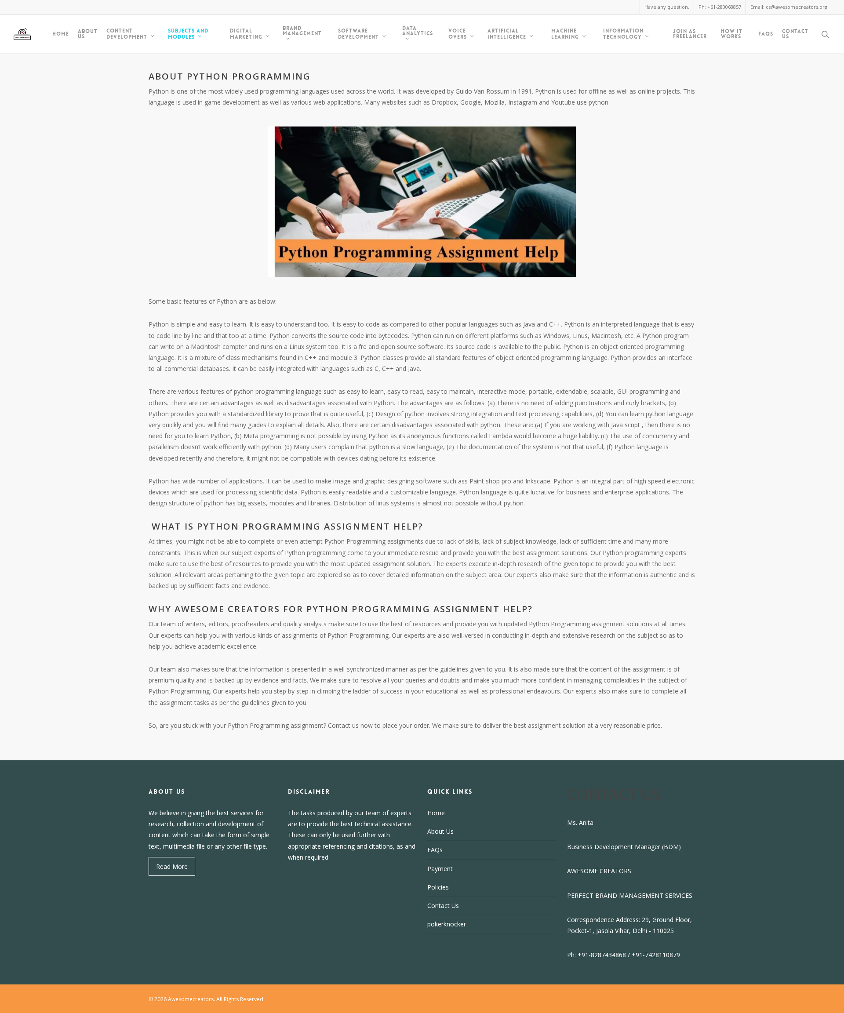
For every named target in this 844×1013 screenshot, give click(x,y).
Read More (172, 866)
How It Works (731, 34)
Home (60, 33)
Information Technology (623, 34)
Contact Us (795, 34)
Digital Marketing (246, 34)
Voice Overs (457, 34)
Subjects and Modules (188, 34)
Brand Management (302, 31)
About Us (88, 34)
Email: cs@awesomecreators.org (788, 7)
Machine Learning (565, 34)
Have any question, (666, 7)
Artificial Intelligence (506, 34)
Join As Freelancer (690, 34)
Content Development (126, 34)
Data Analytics (417, 31)
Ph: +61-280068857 (719, 7)
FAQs (765, 33)
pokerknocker (446, 924)
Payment (440, 868)
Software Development (358, 34)
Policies (438, 887)
